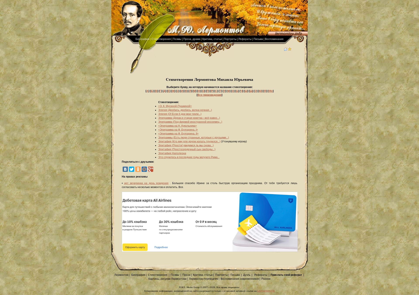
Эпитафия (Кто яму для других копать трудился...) (189, 141)
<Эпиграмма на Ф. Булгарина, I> (178, 129)
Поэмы (177, 39)
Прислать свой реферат (286, 274)
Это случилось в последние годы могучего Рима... (189, 157)
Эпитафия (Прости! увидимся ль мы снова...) (186, 145)
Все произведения (209, 95)
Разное (266, 278)
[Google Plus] (150, 169)
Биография (142, 39)
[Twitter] (131, 169)
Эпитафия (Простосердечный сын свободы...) (186, 149)
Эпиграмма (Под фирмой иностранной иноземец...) (190, 121)
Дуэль (246, 274)
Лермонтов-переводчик (203, 278)
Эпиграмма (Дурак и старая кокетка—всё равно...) (189, 117)
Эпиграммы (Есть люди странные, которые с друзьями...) (193, 137)
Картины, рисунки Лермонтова (167, 278)
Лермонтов (121, 274)
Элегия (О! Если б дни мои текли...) (179, 114)
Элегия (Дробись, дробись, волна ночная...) (185, 110)
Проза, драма (191, 39)
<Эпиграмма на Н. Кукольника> (177, 125)
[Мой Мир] (144, 169)
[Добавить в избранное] (290, 50)
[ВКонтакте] (125, 169)
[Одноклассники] (138, 169)
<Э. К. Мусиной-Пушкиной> (175, 106)
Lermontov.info (266, 290)
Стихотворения (161, 39)
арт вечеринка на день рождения (146, 183)
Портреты (230, 39)
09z (270, 91)
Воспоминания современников (240, 278)
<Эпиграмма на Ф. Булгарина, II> (178, 133)
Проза (186, 274)
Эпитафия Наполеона (172, 153)
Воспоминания (274, 39)
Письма (258, 39)
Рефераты (245, 39)
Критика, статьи (212, 39)
